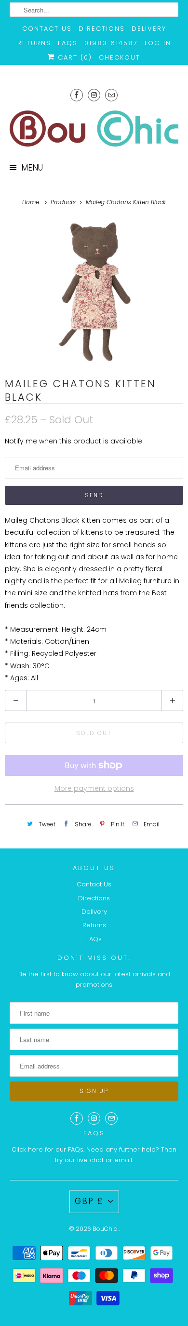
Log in (158, 43)
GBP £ (89, 1201)
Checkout (119, 57)
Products (64, 202)
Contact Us (47, 28)
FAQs (68, 43)
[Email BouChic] (111, 95)
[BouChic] (94, 128)
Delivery (149, 28)
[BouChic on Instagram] (94, 95)
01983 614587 (111, 43)
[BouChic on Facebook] (76, 95)
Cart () (73, 57)
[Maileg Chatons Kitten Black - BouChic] (94, 292)
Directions (102, 28)
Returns (34, 43)
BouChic (106, 1229)
